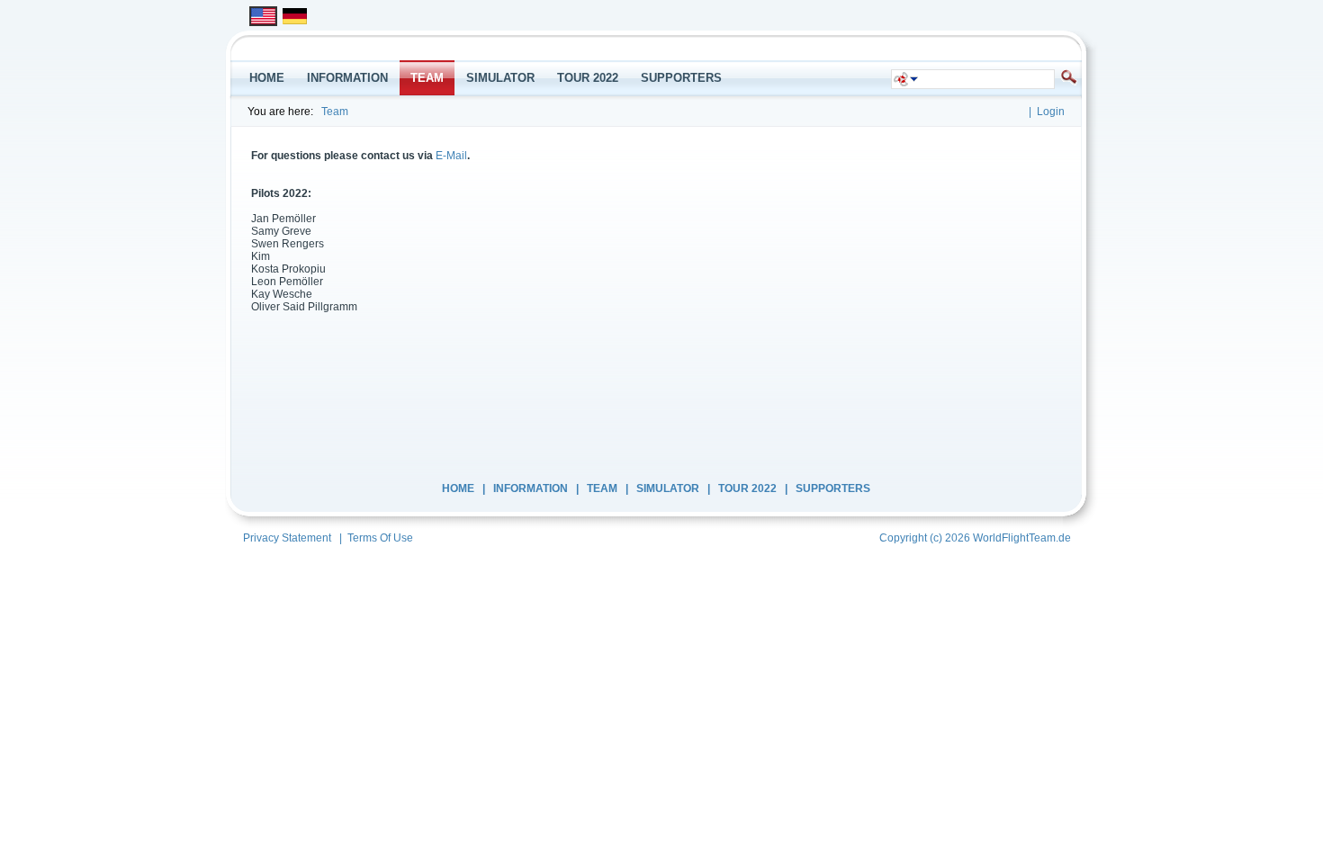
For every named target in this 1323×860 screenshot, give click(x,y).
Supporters (833, 488)
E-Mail (451, 155)
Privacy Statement (287, 538)
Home (458, 488)
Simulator (667, 488)
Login (1051, 111)
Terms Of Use (380, 538)
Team (334, 111)
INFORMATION (530, 488)
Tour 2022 (747, 488)
